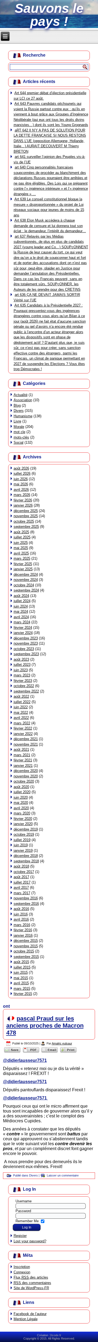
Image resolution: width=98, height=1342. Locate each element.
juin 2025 (21, 543)
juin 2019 (21, 845)
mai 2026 (21, 484)
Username (24, 1201)
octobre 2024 (24, 585)
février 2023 (23, 681)
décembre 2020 (26, 771)
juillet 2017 (22, 882)
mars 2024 (22, 622)
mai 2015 (21, 978)
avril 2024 (21, 617)
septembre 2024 (26, 590)
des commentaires (32, 1283)
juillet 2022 (22, 702)
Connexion (22, 1272)
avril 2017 (21, 888)
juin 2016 (21, 914)
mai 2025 (21, 548)
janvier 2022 (23, 734)
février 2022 (23, 728)
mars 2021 (22, 755)
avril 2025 (21, 553)
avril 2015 (21, 983)
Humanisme (23, 416)
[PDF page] (31, 1052)
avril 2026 (21, 490)
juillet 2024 (22, 601)
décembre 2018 (26, 856)
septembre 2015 (26, 957)
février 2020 (23, 819)
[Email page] (49, 1052)
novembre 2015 (26, 946)
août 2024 (21, 596)
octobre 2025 (24, 521)
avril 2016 (21, 919)
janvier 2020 (23, 824)
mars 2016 (22, 925)
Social (18, 442)
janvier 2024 (23, 633)
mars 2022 (22, 723)
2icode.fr (55, 1335)
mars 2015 (22, 988)
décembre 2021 (26, 739)
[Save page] (12, 1052)
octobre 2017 (24, 872)
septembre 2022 (26, 691)
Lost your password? (30, 1241)
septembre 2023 (26, 654)
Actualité (20, 395)
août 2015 (21, 962)
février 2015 (23, 994)
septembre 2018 (26, 861)
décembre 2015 (26, 941)
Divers (19, 411)
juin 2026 (21, 479)
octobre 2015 (24, 951)
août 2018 (21, 866)
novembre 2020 (26, 776)
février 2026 (23, 500)
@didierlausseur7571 (25, 1060)
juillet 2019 (22, 840)
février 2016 (23, 930)
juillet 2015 (22, 967)
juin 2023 (21, 670)
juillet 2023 (22, 665)
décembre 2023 (26, 638)
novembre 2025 (26, 516)
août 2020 (21, 787)
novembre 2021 (26, 744)
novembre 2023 (26, 643)
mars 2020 (22, 813)
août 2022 (21, 696)
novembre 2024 (26, 580)
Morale (19, 427)
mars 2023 (22, 675)
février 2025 (23, 564)
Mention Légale (26, 1319)
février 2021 (23, 760)
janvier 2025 (23, 569)
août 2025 (21, 532)
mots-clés (21, 437)
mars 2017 (22, 893)
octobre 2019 (24, 834)
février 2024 (23, 628)
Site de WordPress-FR (31, 1288)
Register (20, 1236)
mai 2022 (21, 712)
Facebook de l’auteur (30, 1314)
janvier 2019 (23, 850)
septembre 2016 (26, 904)
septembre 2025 (26, 527)
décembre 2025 (26, 511)
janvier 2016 (23, 935)
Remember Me (27, 1221)
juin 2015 (21, 972)
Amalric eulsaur (62, 1043)
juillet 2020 (22, 792)
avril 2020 (21, 808)
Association (23, 400)
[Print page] (68, 1052)
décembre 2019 (26, 829)
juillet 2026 (22, 473)
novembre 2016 (26, 898)
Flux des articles (31, 1277)
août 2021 (21, 749)
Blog (17, 405)
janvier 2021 (23, 766)
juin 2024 (21, 606)
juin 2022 (21, 707)
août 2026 (21, 468)
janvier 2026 (23, 505)
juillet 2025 (22, 537)
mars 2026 (22, 495)
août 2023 (21, 659)
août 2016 (21, 909)
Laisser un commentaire (63, 1175)
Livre (17, 421)
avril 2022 (21, 718)
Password (23, 1211)
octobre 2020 (24, 781)
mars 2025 (22, 558)
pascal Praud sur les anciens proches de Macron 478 (45, 1025)
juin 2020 (21, 797)
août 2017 (21, 877)
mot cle (19, 432)
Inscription (22, 1267)
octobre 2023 (24, 649)
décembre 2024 (26, 574)
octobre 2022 (24, 686)
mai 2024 (21, 611)
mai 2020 (21, 803)
